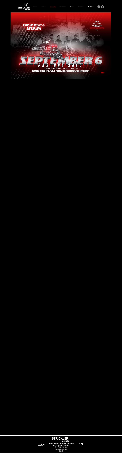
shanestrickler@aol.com (63, 445)
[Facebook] (98, 6)
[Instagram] (102, 6)
